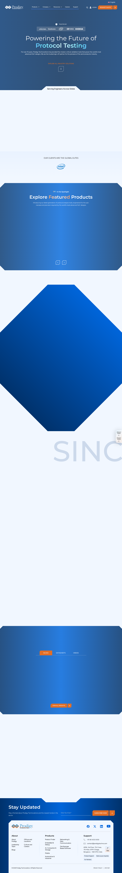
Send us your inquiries (102, 856)
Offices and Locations (28, 840)
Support (75, 7)
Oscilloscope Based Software (65, 847)
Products (34, 7)
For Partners (87, 859)
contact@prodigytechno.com (97, 843)
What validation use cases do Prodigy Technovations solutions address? (75, 793)
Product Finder (50, 839)
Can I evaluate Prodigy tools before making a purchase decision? (76, 766)
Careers (67, 7)
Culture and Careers (28, 845)
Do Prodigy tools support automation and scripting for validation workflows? (76, 775)
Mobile (47, 853)
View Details (19, 260)
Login (94, 7)
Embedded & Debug (49, 844)
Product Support (89, 856)
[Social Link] (88, 826)
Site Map (107, 868)
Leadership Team (15, 845)
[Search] (87, 8)
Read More (16, 703)
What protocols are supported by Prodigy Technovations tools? (71, 758)
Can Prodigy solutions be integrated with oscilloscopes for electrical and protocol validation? (75, 784)
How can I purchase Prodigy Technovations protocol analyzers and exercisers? (75, 749)
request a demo (119, 438)
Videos (76, 653)
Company (46, 7)
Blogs (45, 653)
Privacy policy (98, 868)
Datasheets (61, 653)
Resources (57, 7)
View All (16, 377)
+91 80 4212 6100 (93, 840)
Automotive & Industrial (50, 857)
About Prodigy (14, 840)
